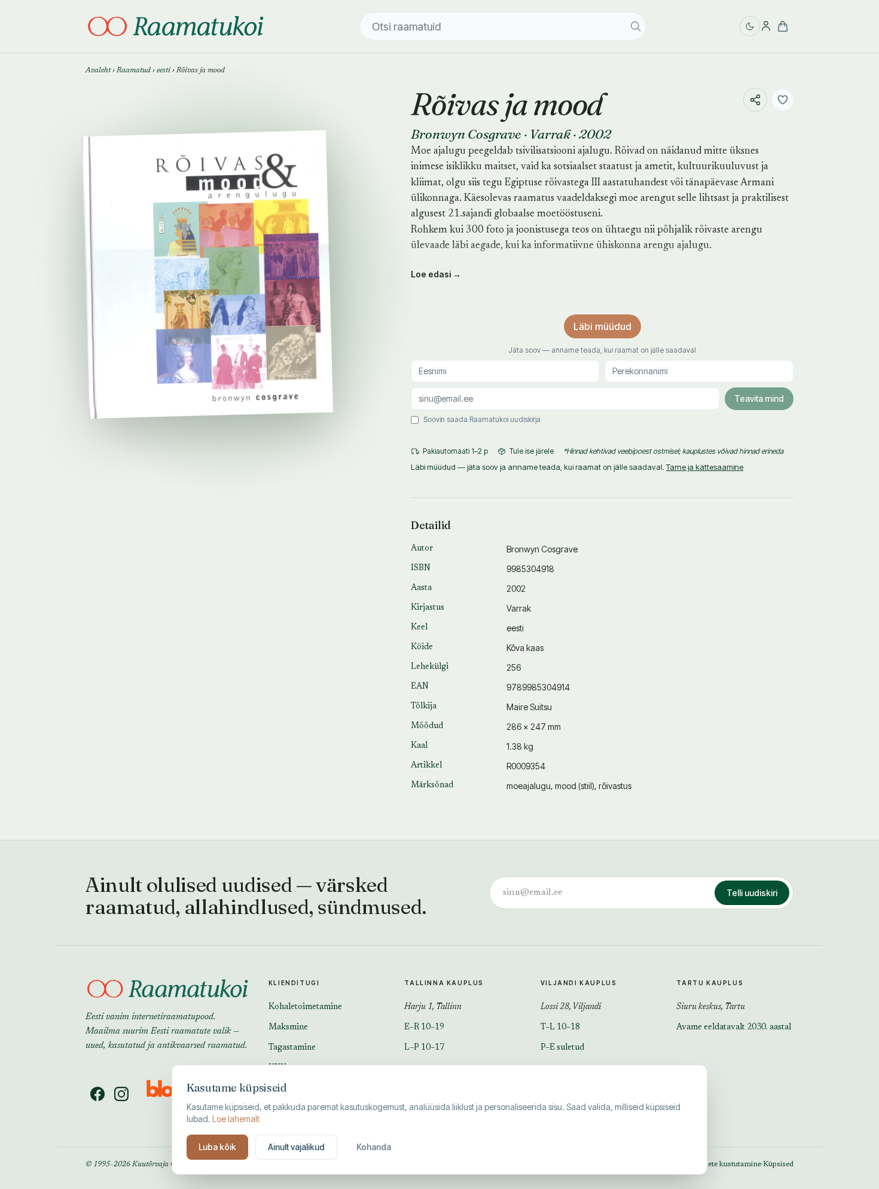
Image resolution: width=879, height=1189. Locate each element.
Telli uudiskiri (752, 893)
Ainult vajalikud (296, 1147)
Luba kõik (217, 1147)
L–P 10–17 (424, 1048)
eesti (163, 70)
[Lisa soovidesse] (782, 100)
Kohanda (373, 1147)
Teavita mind (759, 398)
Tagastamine (292, 1048)
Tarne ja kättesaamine (704, 467)
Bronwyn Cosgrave (466, 134)
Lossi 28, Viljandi (571, 1007)
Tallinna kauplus (444, 982)
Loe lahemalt (236, 1119)
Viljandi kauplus (579, 982)
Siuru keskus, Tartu (710, 1007)
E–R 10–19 (424, 1027)
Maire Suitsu (529, 707)
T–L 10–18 (560, 1027)
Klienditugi (294, 982)
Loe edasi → (436, 274)
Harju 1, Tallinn (433, 1007)
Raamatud (134, 70)
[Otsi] (636, 26)
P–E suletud (562, 1048)
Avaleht (98, 70)
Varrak (550, 134)
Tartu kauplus (709, 982)
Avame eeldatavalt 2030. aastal (733, 1027)
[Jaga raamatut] (755, 100)
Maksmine (288, 1027)
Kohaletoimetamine (305, 1007)
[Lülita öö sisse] (750, 26)
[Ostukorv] (782, 26)
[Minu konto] (766, 26)
